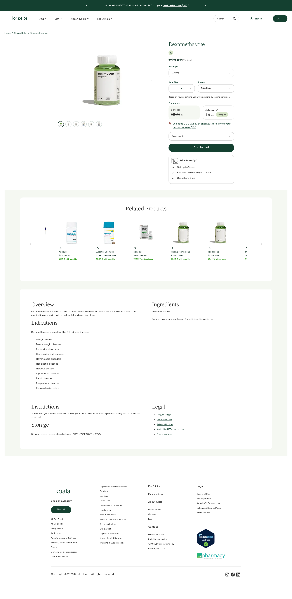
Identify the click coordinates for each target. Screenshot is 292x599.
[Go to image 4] (84, 124)
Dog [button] (41, 18)
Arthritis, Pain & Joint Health (64, 542)
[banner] (146, 5)
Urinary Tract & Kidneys (111, 538)
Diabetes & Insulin (59, 556)
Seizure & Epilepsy (109, 524)
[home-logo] (19, 18)
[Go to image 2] (68, 124)
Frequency (174, 103)
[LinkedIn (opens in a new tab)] (238, 574)
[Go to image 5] (91, 124)
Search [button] (220, 18)
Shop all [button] (61, 510)
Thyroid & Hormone (109, 533)
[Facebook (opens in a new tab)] (233, 574)
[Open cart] (280, 18)
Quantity (173, 82)
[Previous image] (63, 80)
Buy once (175, 109)
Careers (152, 514)
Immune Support (108, 514)
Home (8, 32)
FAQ (150, 519)
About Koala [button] (78, 18)
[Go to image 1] (61, 124)
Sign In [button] (258, 18)
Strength (173, 66)
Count (201, 82)
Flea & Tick (105, 500)
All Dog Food (57, 523)
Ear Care (104, 491)
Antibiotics (56, 533)
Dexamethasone (39, 32)
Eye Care (104, 496)
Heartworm (105, 510)
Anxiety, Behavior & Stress (63, 538)
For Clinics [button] (103, 18)
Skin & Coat (105, 528)
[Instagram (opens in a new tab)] (227, 574)
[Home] (19, 18)
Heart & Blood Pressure (111, 505)
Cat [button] (57, 18)
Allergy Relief (21, 32)
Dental (54, 547)
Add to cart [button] (201, 147)
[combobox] (201, 73)
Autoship (210, 110)
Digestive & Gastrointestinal (113, 486)
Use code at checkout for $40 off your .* (146, 5)
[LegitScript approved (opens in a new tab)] (219, 538)
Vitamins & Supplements (112, 542)
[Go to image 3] (76, 124)
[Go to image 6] (99, 124)
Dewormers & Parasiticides (64, 552)
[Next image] (151, 80)
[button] (180, 60)
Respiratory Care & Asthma (113, 519)
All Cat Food (57, 519)
